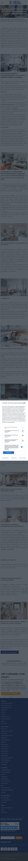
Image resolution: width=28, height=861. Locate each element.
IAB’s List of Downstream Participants (11, 421)
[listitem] (14, 428)
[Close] (25, 403)
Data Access (14, 457)
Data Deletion (5, 457)
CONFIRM (8, 452)
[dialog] (14, 430)
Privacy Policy (22, 457)
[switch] (22, 431)
